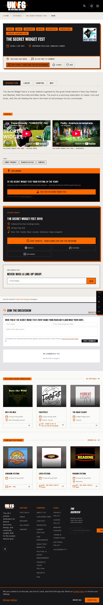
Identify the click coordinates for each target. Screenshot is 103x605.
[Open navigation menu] (97, 6)
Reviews (24, 521)
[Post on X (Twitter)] (98, 296)
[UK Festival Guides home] (9, 507)
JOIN (91, 281)
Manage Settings (10, 600)
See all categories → (27, 196)
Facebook (74, 248)
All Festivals (93, 378)
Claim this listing (22, 299)
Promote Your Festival (41, 565)
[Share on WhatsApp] (98, 306)
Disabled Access (27, 162)
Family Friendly (11, 162)
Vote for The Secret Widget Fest (51, 192)
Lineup (27, 83)
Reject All (77, 600)
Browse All (94, 440)
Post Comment (90, 341)
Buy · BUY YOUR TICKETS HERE (49, 486)
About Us (41, 512)
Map (52, 83)
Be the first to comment (43, 59)
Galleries (24, 525)
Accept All (92, 600)
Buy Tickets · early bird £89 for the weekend (28, 65)
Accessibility (60, 549)
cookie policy (79, 591)
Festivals (17, 16)
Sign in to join (94, 312)
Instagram (29, 254)
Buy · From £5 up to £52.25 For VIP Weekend (48, 425)
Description (12, 83)
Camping (40, 83)
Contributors (44, 517)
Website (29, 248)
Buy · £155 (10, 486)
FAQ (38, 577)
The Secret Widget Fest (36, 16)
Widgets (41, 573)
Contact (41, 521)
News (22, 517)
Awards (23, 529)
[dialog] (51, 596)
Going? (57, 65)
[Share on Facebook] (98, 301)
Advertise (41, 525)
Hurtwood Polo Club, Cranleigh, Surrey (48, 46)
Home (6, 16)
